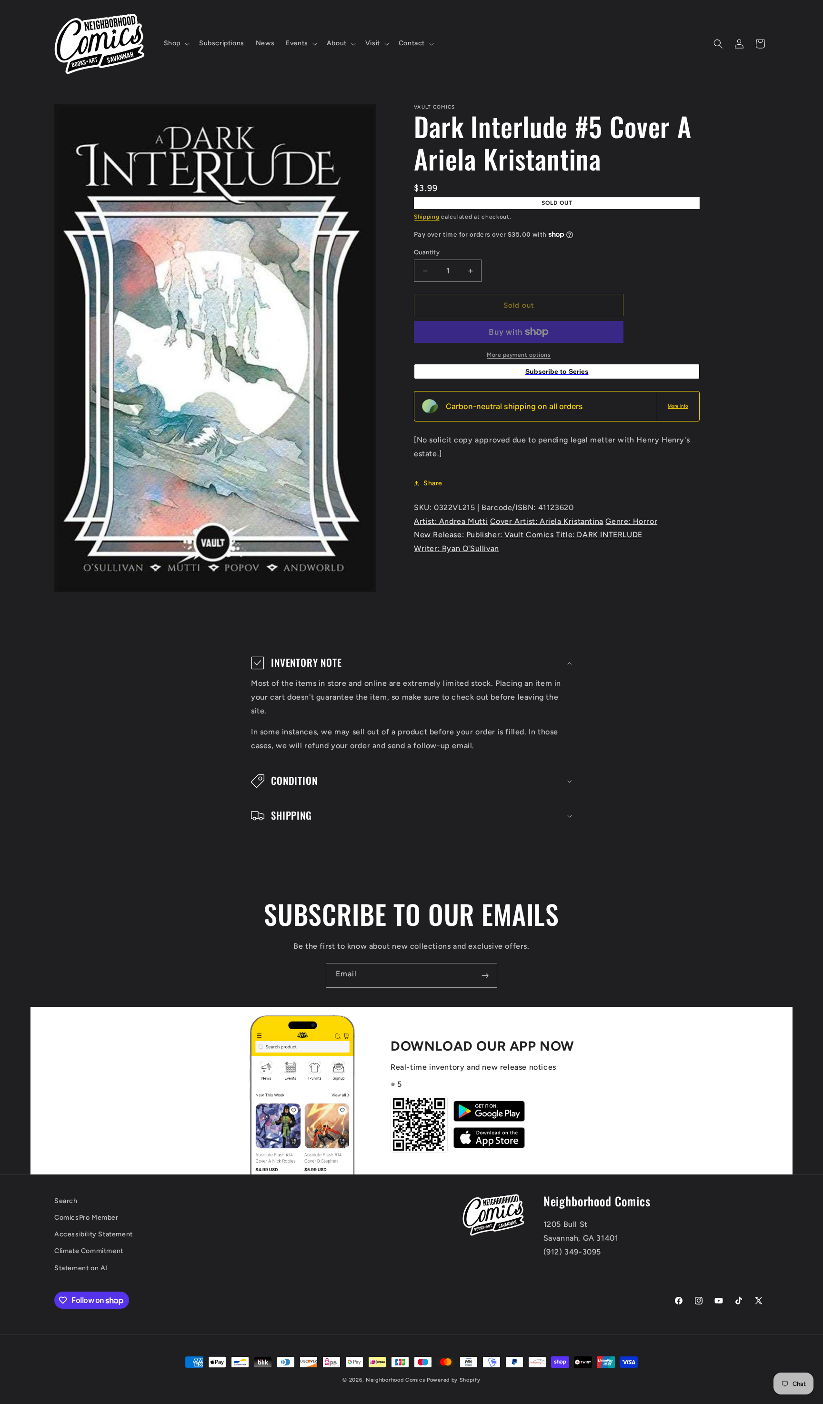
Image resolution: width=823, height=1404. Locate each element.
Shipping (427, 216)
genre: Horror (631, 520)
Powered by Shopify (454, 1380)
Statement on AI (81, 1268)
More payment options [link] (519, 354)
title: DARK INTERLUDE (599, 534)
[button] (175, 43)
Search (66, 1201)
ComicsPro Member (86, 1218)
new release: (439, 534)
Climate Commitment (88, 1251)
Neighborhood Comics (395, 1380)
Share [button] (432, 483)
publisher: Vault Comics (510, 534)
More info (678, 406)
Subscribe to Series (557, 371)
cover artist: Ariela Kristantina (546, 520)
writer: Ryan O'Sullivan (456, 548)
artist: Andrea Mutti (451, 520)
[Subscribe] (485, 975)
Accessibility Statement (93, 1235)
